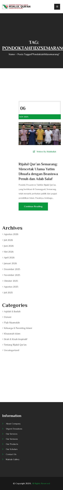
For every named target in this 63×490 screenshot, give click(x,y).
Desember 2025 (12, 269)
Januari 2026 (10, 263)
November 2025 (12, 275)
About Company (13, 423)
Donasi (7, 317)
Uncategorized (11, 350)
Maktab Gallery (12, 459)
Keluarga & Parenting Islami (18, 328)
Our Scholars (12, 449)
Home (12, 54)
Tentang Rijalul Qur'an (15, 344)
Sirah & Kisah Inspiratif (15, 339)
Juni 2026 (9, 246)
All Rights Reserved (41, 483)
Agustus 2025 (11, 286)
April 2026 (9, 257)
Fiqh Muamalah (12, 322)
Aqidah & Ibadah (12, 311)
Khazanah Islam (12, 333)
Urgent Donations (14, 429)
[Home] (16, 7)
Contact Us (11, 454)
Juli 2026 (8, 240)
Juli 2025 (8, 292)
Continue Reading (33, 206)
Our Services (11, 434)
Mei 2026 (8, 251)
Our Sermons (12, 439)
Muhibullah (51, 151)
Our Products (12, 444)
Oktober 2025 (11, 281)
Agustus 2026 (11, 234)
